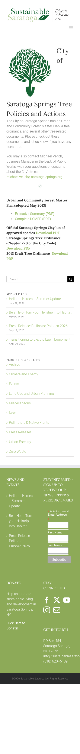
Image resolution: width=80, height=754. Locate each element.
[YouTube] (66, 600)
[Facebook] (46, 600)
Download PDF (48, 233)
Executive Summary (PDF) (34, 214)
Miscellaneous (20, 403)
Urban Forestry (20, 442)
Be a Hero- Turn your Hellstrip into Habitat (40, 312)
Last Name (55, 545)
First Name (55, 532)
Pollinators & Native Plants (29, 422)
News (13, 413)
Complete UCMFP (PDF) (33, 219)
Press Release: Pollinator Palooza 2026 (38, 326)
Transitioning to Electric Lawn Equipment (39, 339)
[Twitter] (56, 600)
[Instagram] (46, 609)
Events (14, 384)
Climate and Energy (23, 374)
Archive (14, 365)
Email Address (57, 517)
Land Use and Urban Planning (31, 393)
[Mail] (56, 609)
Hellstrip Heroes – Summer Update (35, 299)
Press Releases (20, 432)
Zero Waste (17, 451)
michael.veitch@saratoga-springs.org (34, 177)
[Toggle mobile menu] (71, 27)
